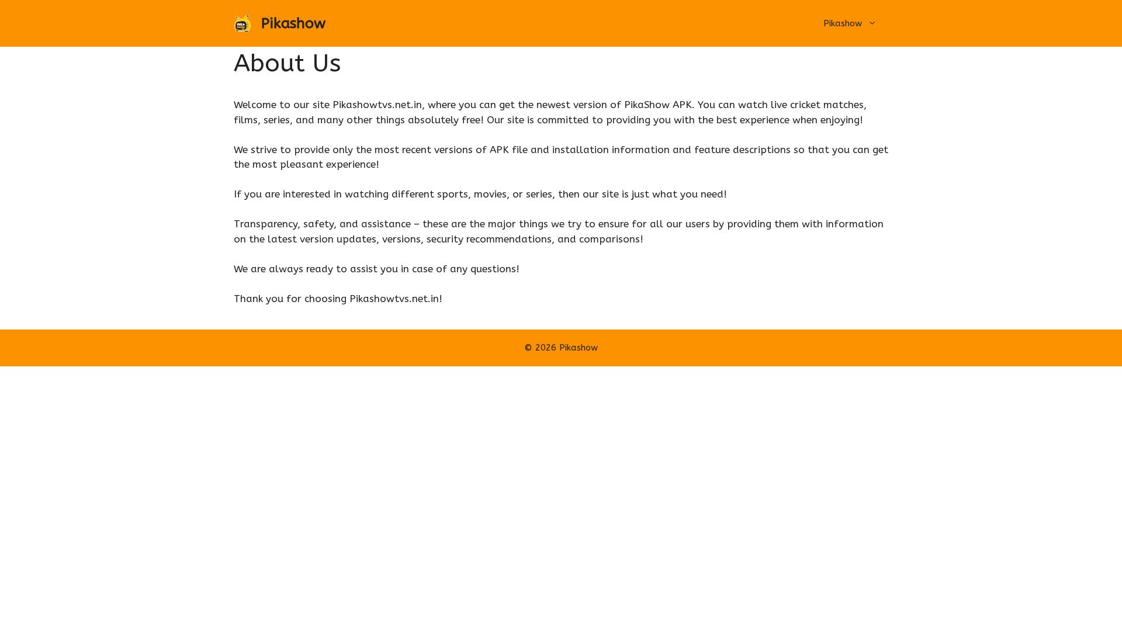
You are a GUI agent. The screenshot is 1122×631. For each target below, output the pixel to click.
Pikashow (293, 23)
